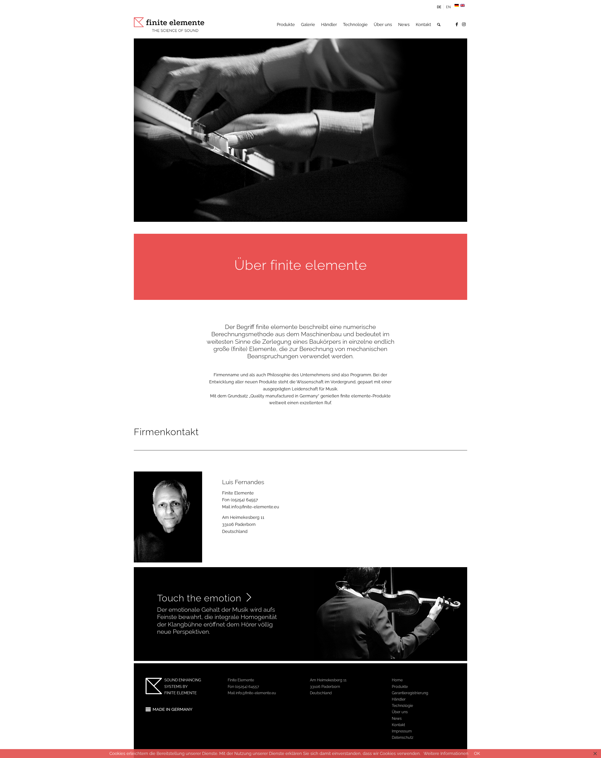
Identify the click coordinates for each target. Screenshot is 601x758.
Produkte (400, 686)
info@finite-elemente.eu (255, 506)
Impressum (402, 731)
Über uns (400, 712)
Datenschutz (402, 737)
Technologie (402, 705)
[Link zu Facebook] (456, 24)
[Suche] (438, 24)
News (397, 718)
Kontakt (398, 725)
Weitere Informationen (446, 753)
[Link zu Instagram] (463, 24)
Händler (399, 699)
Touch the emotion (200, 597)
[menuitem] (439, 7)
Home (397, 680)
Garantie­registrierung (410, 693)
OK (477, 753)
